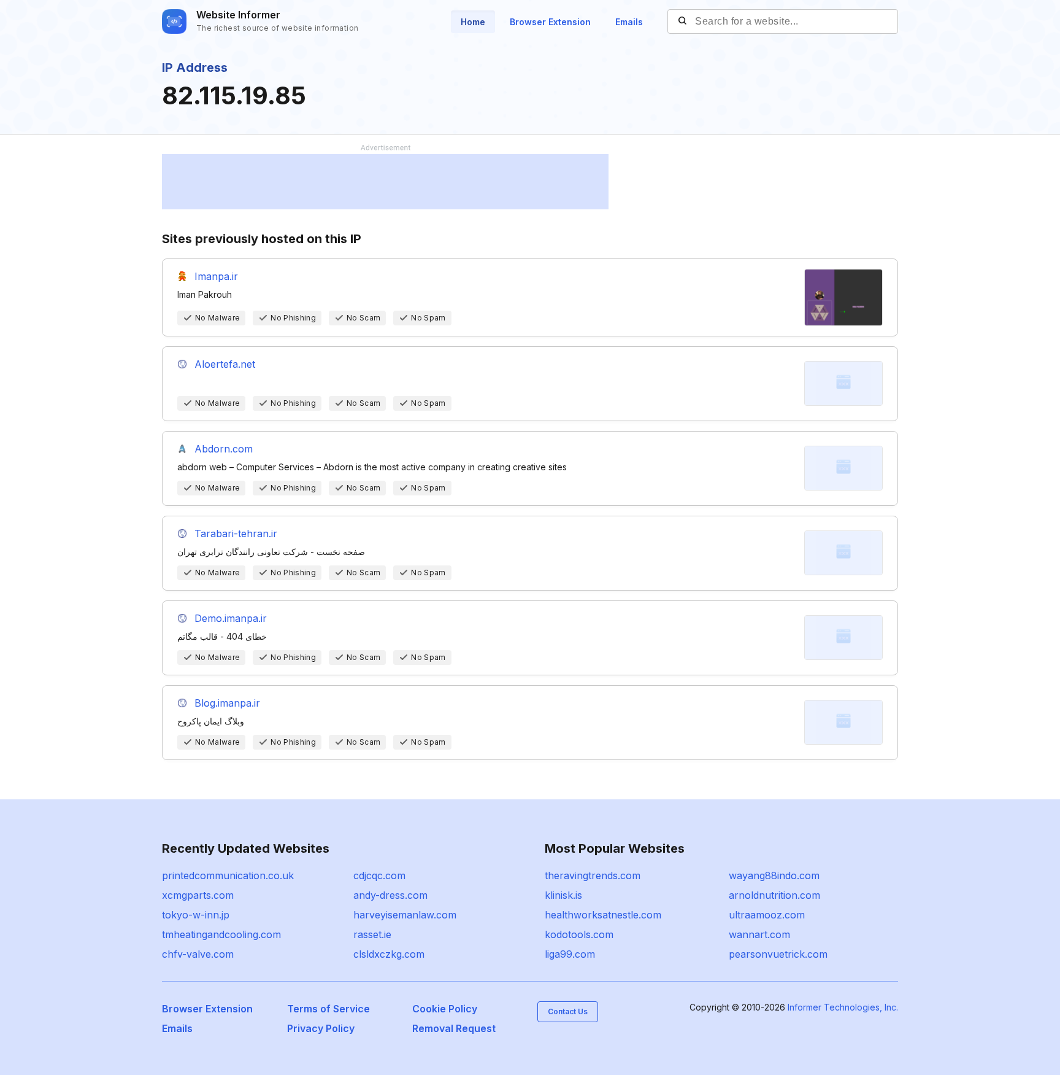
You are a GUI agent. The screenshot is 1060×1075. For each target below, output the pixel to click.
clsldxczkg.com (388, 954)
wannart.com (759, 934)
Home (473, 22)
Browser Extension (550, 22)
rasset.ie (372, 934)
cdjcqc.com (379, 875)
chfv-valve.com (198, 954)
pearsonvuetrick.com (778, 954)
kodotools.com (579, 934)
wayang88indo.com (774, 875)
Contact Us (568, 1011)
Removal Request (454, 1028)
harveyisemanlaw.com (404, 915)
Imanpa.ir (216, 276)
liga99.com (570, 954)
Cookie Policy (444, 1009)
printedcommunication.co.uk (228, 875)
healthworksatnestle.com (603, 915)
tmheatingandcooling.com (221, 934)
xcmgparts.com (198, 895)
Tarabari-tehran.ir (235, 533)
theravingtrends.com (592, 875)
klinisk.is (563, 895)
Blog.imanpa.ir (227, 703)
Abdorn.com (223, 449)
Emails (629, 22)
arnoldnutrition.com (774, 895)
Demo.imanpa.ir (230, 618)
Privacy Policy (321, 1028)
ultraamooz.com (767, 915)
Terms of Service (328, 1009)
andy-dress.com (390, 895)
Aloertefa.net (224, 364)
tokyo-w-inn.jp (195, 915)
